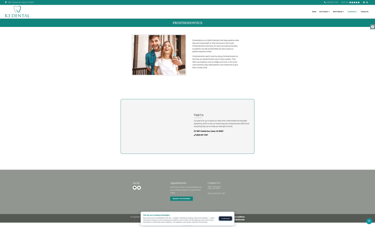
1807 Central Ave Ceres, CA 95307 (214, 187)
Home (314, 12)
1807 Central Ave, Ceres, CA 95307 (20, 2)
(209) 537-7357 (332, 2)
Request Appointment (181, 198)
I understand (225, 218)
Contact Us (364, 12)
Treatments (352, 12)
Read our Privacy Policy (199, 222)
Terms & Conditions (237, 217)
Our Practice (323, 12)
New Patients (337, 12)
